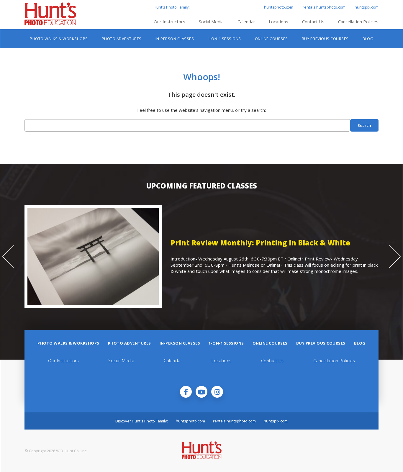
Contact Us (313, 21)
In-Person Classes (174, 38)
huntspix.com (367, 7)
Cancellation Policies (358, 21)
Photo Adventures (122, 38)
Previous (8, 256)
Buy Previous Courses (325, 38)
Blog (368, 38)
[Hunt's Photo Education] (50, 24)
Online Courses (271, 38)
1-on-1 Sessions (224, 38)
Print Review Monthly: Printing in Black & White (242, 243)
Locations (278, 21)
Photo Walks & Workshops (59, 38)
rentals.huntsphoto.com (324, 7)
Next (395, 256)
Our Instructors (169, 21)
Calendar (246, 21)
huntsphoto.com (278, 7)
